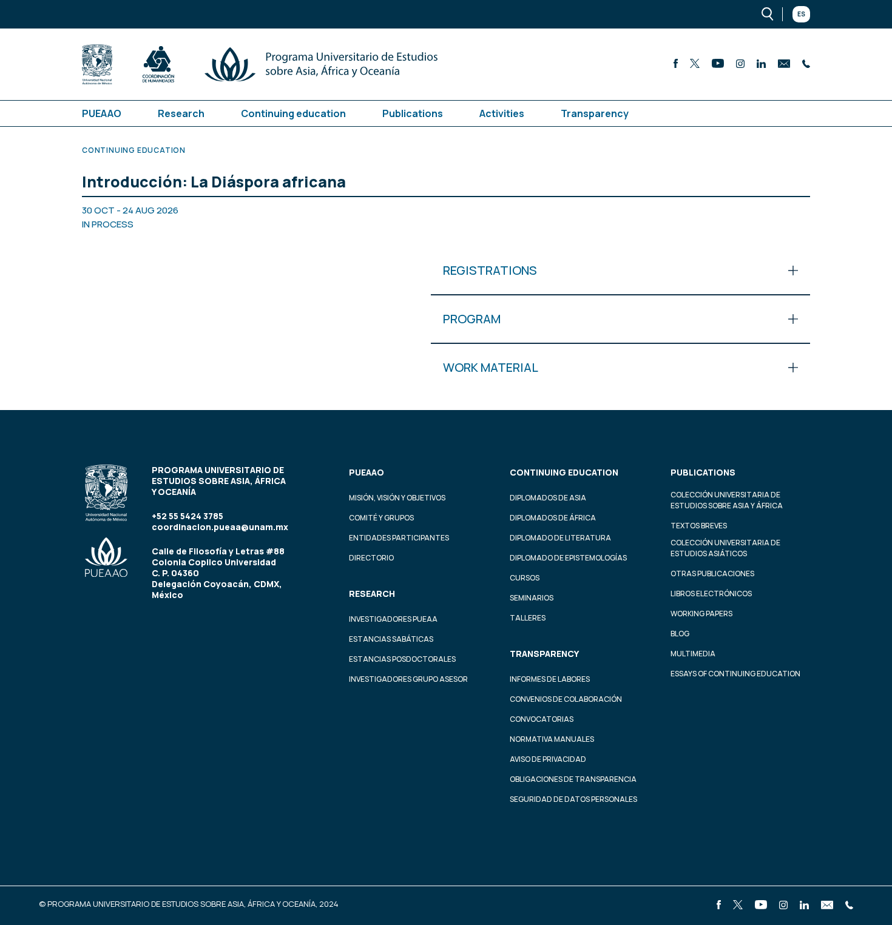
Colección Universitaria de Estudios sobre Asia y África (727, 500)
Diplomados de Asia (548, 498)
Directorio (371, 558)
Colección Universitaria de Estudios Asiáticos (725, 548)
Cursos (524, 578)
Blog (680, 633)
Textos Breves (699, 525)
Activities (501, 113)
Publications (412, 113)
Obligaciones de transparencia (573, 779)
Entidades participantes (399, 538)
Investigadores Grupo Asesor (408, 679)
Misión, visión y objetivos (397, 498)
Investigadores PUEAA (393, 619)
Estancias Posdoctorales (402, 659)
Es (801, 14)
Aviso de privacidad (548, 759)
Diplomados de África (553, 518)
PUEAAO (101, 113)
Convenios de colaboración (566, 699)
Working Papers (701, 613)
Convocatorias (541, 719)
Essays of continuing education (735, 673)
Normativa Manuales (552, 739)
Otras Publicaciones (712, 573)
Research (181, 113)
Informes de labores (550, 679)
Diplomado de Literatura (560, 538)
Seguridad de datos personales (573, 799)
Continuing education (293, 113)
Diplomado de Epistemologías (568, 558)
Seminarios (531, 598)
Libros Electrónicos (711, 593)
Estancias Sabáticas (391, 639)
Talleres (528, 618)
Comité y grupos (381, 518)
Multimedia (693, 653)
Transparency (595, 113)
